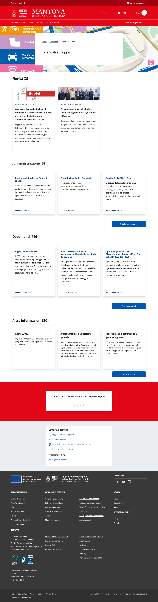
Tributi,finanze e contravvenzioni (92, 507)
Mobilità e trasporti (52, 520)
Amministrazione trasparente (91, 536)
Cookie (40, 593)
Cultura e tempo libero (54, 503)
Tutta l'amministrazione (129, 224)
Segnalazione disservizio (54, 540)
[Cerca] (144, 13)
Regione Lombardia (18, 3)
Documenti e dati (17, 524)
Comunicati (118, 503)
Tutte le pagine (129, 374)
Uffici (13, 507)
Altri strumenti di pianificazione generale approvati (121, 335)
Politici (13, 515)
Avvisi (116, 507)
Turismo (48, 515)
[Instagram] (123, 12)
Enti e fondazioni (17, 511)
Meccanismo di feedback (21, 597)
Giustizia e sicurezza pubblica (90, 502)
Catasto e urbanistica (53, 511)
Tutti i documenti (129, 306)
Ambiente (83, 511)
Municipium (126, 593)
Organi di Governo (18, 498)
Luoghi (116, 518)
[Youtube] (118, 12)
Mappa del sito (51, 593)
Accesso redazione (140, 593)
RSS (12, 593)
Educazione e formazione (89, 498)
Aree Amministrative (19, 503)
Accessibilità (22, 593)
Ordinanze (83, 545)
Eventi (116, 523)
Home (44, 41)
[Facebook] (112, 12)
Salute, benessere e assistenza (91, 515)
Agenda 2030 (21, 334)
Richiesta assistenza (53, 549)
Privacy (32, 593)
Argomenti (54, 41)
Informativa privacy (87, 549)
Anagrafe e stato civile (54, 498)
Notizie (18, 104)
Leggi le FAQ (50, 545)
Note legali (83, 553)
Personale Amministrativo (21, 520)
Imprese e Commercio (53, 507)
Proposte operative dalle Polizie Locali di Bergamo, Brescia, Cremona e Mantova (78, 112)
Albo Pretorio (84, 540)
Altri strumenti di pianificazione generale (75, 335)
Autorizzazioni (85, 520)
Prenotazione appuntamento (56, 536)
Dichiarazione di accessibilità (90, 557)
